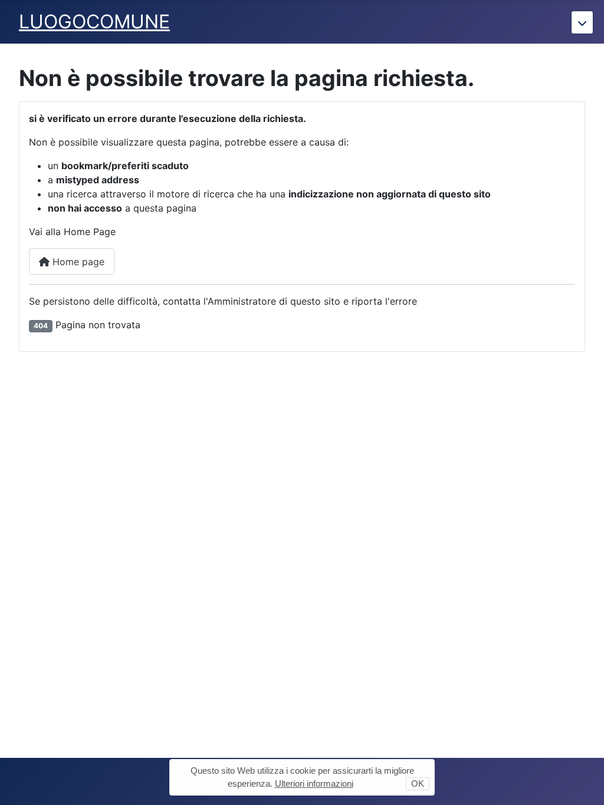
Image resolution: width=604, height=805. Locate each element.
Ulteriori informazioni (314, 783)
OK (417, 783)
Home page (77, 262)
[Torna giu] (582, 22)
